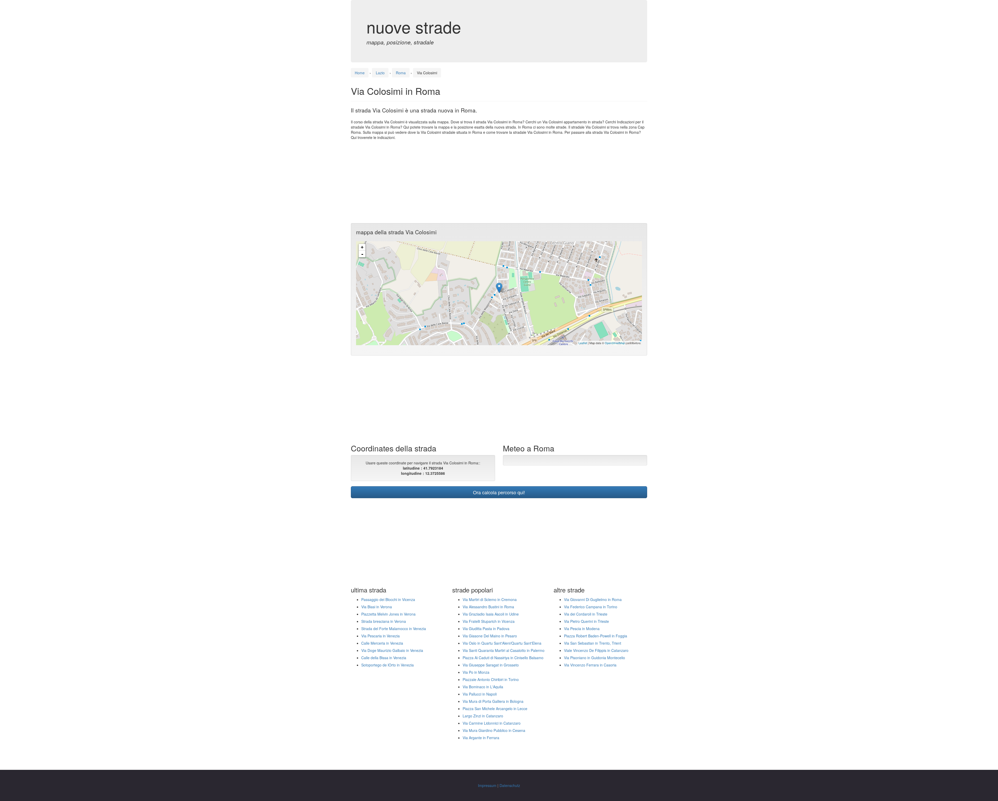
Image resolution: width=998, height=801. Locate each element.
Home (360, 72)
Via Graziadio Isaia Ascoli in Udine (491, 614)
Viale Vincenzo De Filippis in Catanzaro (596, 650)
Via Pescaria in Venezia (380, 635)
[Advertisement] (499, 181)
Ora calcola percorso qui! (499, 492)
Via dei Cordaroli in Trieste (585, 614)
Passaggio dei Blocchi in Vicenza (388, 599)
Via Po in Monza (476, 672)
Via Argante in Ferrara (481, 737)
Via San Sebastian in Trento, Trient (592, 643)
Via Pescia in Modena (582, 628)
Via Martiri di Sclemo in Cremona (490, 599)
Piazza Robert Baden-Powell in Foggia (595, 635)
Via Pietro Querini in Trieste (586, 621)
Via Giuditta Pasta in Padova (486, 628)
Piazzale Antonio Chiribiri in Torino (491, 679)
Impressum (487, 785)
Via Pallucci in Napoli (480, 694)
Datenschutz (510, 785)
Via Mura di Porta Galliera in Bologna (493, 701)
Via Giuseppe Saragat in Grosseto (491, 665)
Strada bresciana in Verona (383, 621)
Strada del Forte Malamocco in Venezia (393, 628)
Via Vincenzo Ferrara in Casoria (590, 665)
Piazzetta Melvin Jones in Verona (388, 614)
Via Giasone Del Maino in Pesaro (490, 635)
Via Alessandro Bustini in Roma (488, 606)
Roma (401, 72)
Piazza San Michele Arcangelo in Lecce (495, 708)
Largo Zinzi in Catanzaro (483, 715)
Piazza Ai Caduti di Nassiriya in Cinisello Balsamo (503, 657)
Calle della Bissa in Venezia (383, 657)
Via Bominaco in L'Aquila (483, 686)
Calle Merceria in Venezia (382, 643)
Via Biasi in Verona (376, 606)
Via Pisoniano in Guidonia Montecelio (594, 657)
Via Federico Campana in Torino (590, 606)
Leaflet (583, 343)
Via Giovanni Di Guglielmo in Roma (593, 599)
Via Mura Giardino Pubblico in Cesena (494, 730)
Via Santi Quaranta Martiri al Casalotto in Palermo (503, 650)
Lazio (380, 72)
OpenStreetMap (615, 343)
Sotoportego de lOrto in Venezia (387, 665)
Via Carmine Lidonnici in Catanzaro (492, 723)
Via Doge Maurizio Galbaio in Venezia (392, 650)
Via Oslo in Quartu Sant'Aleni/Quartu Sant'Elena (502, 643)
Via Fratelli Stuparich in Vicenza (489, 621)
